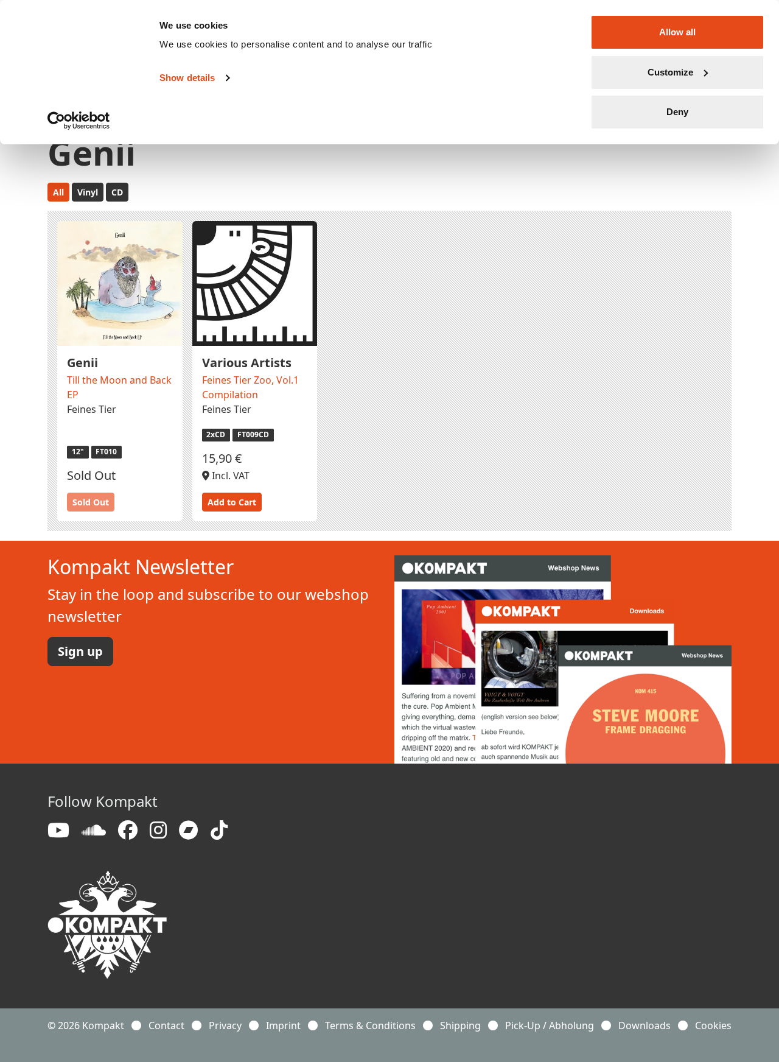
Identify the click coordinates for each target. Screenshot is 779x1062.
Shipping (460, 1025)
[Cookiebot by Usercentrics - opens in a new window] (79, 120)
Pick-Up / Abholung (549, 1025)
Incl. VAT (229, 475)
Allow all (677, 32)
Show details (187, 77)
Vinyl (87, 192)
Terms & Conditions (370, 1025)
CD (117, 192)
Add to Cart (232, 502)
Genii (82, 362)
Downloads (644, 1025)
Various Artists (247, 362)
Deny (677, 112)
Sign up (80, 651)
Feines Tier (91, 409)
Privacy (225, 1025)
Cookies (713, 1025)
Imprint (283, 1025)
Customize (670, 72)
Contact (166, 1025)
